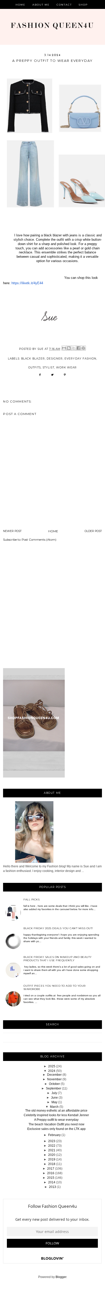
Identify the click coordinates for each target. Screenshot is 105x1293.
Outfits (34, 367)
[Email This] (64, 348)
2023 (51, 1141)
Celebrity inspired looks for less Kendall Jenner (56, 1115)
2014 (51, 1182)
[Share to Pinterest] (83, 348)
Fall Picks (31, 899)
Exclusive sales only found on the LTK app (56, 1129)
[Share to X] (73, 348)
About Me (41, 4)
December (54, 1074)
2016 (50, 1173)
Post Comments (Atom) (39, 539)
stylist (48, 367)
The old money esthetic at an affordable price (56, 1110)
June (54, 1097)
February (54, 1135)
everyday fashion (80, 358)
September (53, 1088)
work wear (66, 367)
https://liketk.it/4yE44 (27, 283)
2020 (51, 1155)
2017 (50, 1168)
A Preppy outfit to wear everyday (56, 1120)
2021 (51, 1150)
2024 (51, 1071)
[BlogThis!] (68, 348)
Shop (83, 4)
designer (55, 358)
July (54, 1093)
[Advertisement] (52, 605)
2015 (50, 1178)
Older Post (93, 531)
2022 (51, 1145)
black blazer (33, 358)
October (54, 1084)
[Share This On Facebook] (40, 376)
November (54, 1079)
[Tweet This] (52, 376)
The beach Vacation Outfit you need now (56, 1124)
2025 (51, 1066)
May (54, 1102)
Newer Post (12, 531)
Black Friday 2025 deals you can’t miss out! (58, 928)
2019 (51, 1159)
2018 (51, 1164)
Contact (64, 4)
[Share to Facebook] (78, 348)
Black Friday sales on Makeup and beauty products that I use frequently (57, 958)
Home (20, 4)
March (54, 1107)
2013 (52, 1187)
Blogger (61, 1277)
